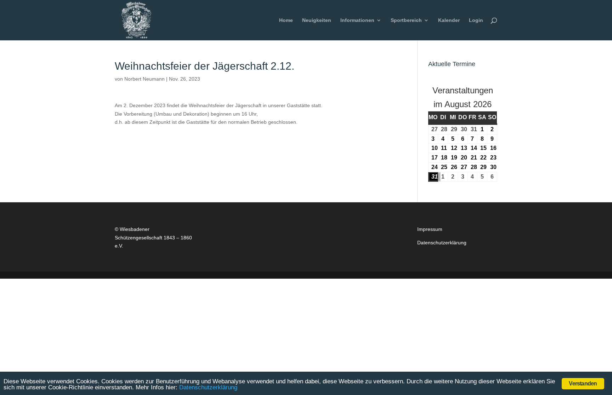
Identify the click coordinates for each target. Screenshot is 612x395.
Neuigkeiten (316, 20)
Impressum (429, 229)
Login (476, 20)
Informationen (357, 20)
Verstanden (583, 384)
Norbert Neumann (144, 79)
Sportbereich (406, 20)
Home (286, 20)
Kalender (449, 20)
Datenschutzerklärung (441, 242)
